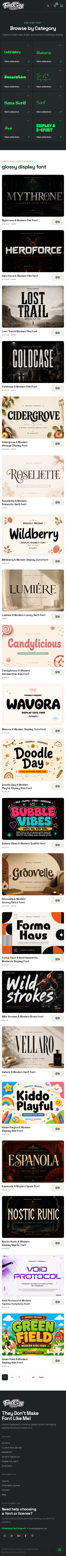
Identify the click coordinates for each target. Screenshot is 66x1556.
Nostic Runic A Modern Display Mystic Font (15, 1243)
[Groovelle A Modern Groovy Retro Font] (33, 874)
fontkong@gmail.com (38, 1528)
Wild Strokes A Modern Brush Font (22, 1016)
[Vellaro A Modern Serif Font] (33, 1047)
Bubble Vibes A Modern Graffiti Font (24, 843)
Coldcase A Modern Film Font (19, 386)
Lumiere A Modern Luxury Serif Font (24, 615)
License (5, 1481)
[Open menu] (62, 6)
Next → (42, 1377)
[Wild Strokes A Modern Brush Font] (33, 992)
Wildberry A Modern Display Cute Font (25, 559)
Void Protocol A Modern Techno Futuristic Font (16, 1302)
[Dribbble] (12, 1536)
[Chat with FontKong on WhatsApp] (60, 1550)
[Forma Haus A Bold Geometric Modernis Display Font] (33, 933)
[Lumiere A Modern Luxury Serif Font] (33, 590)
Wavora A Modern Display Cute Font (24, 729)
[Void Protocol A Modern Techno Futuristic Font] (33, 1276)
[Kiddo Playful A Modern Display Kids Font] (33, 1103)
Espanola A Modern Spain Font (21, 1186)
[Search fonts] (48, 6)
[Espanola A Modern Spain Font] (33, 1161)
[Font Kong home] (13, 5)
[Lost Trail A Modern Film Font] (33, 306)
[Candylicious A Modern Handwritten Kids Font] (33, 646)
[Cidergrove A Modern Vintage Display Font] (33, 417)
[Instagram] (5, 1536)
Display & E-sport (10, 1461)
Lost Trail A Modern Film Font (19, 331)
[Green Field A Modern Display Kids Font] (33, 1334)
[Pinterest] (32, 1536)
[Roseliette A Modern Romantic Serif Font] (33, 476)
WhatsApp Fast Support (15, 1528)
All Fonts (6, 1443)
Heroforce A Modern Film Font (20, 275)
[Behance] (18, 1536)
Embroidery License (11, 1485)
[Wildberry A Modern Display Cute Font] (33, 535)
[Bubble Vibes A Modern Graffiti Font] (33, 819)
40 (33, 1377)
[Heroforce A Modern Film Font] (33, 251)
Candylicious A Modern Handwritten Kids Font (16, 672)
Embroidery (7, 1465)
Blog (4, 1494)
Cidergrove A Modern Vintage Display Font (15, 443)
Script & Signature (11, 1456)
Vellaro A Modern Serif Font (19, 1072)
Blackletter (7, 1452)
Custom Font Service (11, 1447)
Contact (6, 1490)
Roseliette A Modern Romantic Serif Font (14, 502)
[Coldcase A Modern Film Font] (33, 362)
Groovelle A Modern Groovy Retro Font (14, 900)
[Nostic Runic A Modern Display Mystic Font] (33, 1217)
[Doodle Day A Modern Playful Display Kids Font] (33, 760)
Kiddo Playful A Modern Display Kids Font (16, 1129)
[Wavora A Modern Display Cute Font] (33, 705)
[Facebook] (25, 1536)
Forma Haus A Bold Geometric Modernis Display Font (20, 959)
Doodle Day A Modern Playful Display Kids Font (17, 786)
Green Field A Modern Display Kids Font (15, 1361)
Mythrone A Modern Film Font (20, 220)
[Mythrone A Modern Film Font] (33, 196)
